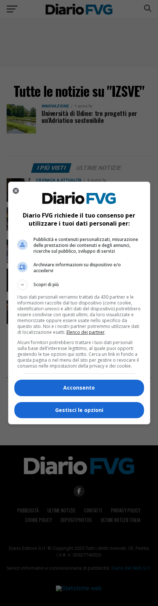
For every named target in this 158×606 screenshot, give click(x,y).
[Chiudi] (15, 190)
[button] (79, 285)
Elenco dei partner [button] (86, 332)
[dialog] (79, 303)
